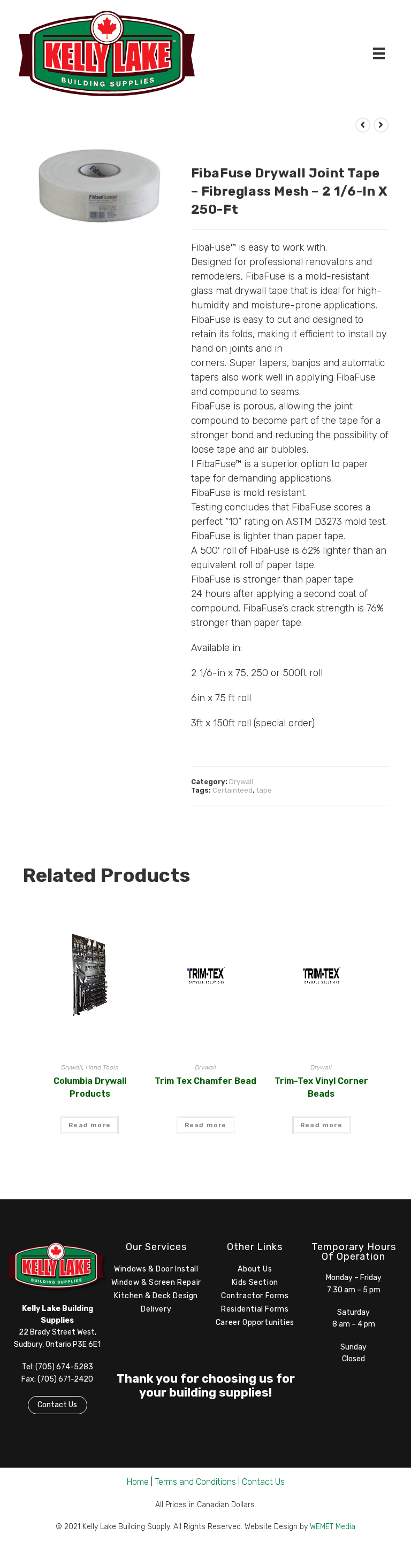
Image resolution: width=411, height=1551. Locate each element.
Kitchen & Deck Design (156, 1295)
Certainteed (232, 790)
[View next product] (381, 125)
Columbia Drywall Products (90, 1087)
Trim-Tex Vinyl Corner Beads (321, 1087)
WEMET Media (332, 1526)
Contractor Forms (255, 1295)
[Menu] (379, 53)
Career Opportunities (255, 1322)
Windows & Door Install (156, 1269)
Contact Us (57, 1404)
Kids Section (255, 1282)
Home (138, 1482)
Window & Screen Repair (156, 1282)
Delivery (156, 1309)
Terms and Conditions (195, 1482)
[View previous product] (362, 125)
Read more (89, 1125)
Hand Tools (102, 1067)
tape (264, 790)
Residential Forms (254, 1309)
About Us (255, 1269)
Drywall (241, 782)
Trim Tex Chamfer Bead (205, 1081)
